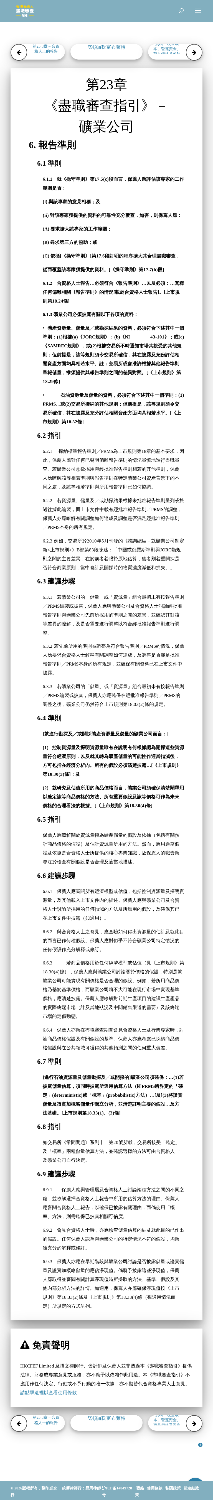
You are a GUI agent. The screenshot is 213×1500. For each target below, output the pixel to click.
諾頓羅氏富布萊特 (106, 47)
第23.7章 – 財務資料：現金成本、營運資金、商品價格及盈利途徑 (167, 49)
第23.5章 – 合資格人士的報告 (46, 48)
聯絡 (140, 1488)
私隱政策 (173, 1488)
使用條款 (155, 1488)
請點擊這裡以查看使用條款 (48, 1392)
